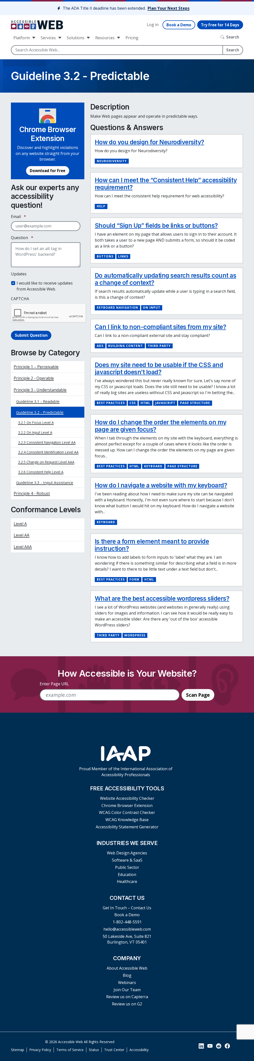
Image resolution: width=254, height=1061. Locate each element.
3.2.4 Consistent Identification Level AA (48, 452)
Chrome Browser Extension (127, 805)
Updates (19, 274)
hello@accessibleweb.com (127, 929)
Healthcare (127, 881)
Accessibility (139, 1049)
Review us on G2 (127, 1004)
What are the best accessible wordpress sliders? (162, 598)
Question (22, 237)
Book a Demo (178, 24)
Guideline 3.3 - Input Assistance (44, 482)
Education (127, 874)
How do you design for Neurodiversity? (149, 142)
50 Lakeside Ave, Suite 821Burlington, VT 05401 (127, 939)
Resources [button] (105, 37)
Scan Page (198, 695)
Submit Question (31, 335)
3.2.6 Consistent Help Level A (41, 472)
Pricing (132, 37)
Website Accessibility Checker (127, 798)
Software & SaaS (127, 860)
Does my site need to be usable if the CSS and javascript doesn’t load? (159, 368)
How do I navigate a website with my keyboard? (161, 485)
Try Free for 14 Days (220, 24)
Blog (127, 975)
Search (232, 49)
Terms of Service (70, 1049)
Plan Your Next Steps (169, 8)
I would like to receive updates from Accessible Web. (45, 286)
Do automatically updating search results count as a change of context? (165, 279)
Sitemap (17, 1049)
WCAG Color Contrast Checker (127, 812)
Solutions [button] (76, 37)
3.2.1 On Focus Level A (36, 422)
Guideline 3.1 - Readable (38, 401)
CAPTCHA (20, 298)
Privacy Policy (40, 1049)
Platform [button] (22, 37)
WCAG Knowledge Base (127, 819)
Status (94, 1049)
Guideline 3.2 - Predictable (40, 412)
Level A (20, 523)
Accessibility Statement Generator (127, 827)
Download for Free (47, 170)
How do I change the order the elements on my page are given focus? (160, 426)
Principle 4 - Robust (32, 493)
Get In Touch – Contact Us (127, 908)
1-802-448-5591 (127, 922)
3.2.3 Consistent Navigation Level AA (47, 442)
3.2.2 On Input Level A (35, 432)
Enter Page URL (54, 684)
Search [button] (232, 37)
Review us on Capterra (127, 996)
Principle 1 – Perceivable (36, 366)
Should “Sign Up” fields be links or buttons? (156, 225)
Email (18, 216)
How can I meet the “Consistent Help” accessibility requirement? (166, 184)
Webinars (127, 982)
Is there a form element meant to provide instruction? (152, 545)
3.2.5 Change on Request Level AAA (46, 462)
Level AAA (23, 546)
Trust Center (114, 1049)
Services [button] (49, 37)
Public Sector (127, 867)
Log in (153, 24)
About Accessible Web (127, 968)
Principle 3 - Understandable (40, 390)
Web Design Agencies (127, 853)
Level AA (21, 535)
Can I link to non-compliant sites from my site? (160, 326)
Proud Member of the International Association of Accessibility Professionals (125, 771)
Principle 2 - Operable (34, 378)
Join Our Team (127, 989)
